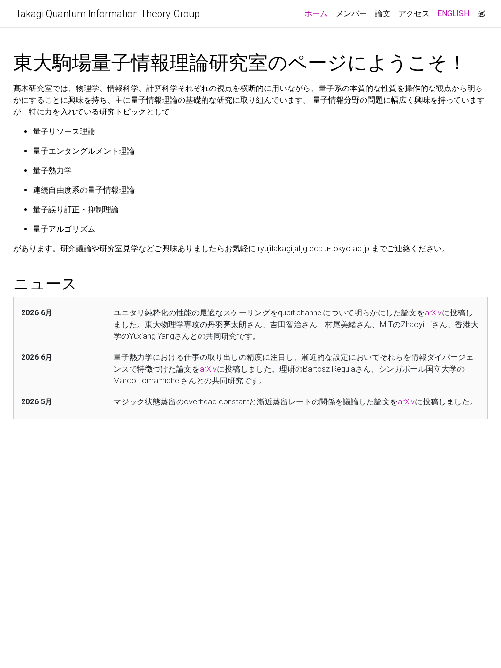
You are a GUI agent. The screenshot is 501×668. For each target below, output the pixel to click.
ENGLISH (453, 13)
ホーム (318, 13)
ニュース (45, 283)
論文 (382, 13)
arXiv (433, 312)
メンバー (351, 13)
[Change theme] (479, 11)
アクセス (414, 13)
